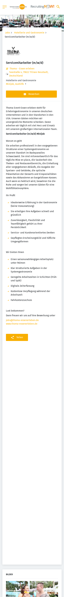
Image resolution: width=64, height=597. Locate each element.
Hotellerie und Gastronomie (29, 32)
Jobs (7, 32)
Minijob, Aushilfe (15, 84)
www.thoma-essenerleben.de (21, 323)
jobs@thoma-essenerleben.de (22, 320)
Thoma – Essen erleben (22, 68)
